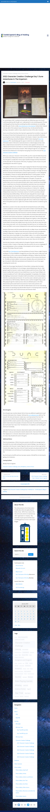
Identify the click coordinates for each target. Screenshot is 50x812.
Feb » (19, 625)
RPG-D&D (18, 724)
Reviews (30, 677)
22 (33, 616)
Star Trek (19, 693)
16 (15, 616)
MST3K (28, 668)
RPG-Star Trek (19, 727)
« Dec (15, 625)
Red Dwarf (25, 677)
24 (18, 619)
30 (15, 621)
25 (21, 619)
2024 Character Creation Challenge (25, 753)
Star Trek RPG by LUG (22, 733)
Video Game (17, 696)
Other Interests (18, 764)
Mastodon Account (20, 568)
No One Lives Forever (19, 673)
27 (27, 619)
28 (30, 619)
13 (27, 614)
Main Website (19, 584)
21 (30, 616)
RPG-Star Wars (19, 737)
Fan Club (20, 663)
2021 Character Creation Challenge (25, 743)
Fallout (16, 663)
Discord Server (19, 565)
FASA (26, 663)
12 (24, 614)
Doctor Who (25, 655)
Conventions (25, 652)
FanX (23, 663)
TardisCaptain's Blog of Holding (16, 35)
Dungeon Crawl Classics (19, 657)
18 (21, 616)
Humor (16, 665)
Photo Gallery (17, 767)
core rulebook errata (33, 415)
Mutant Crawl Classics (19, 671)
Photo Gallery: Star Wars (22, 784)
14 (30, 614)
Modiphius (23, 466)
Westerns (27, 696)
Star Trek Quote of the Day (22, 574)
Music (31, 668)
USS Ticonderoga (20, 587)
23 (15, 619)
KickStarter (28, 665)
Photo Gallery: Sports (21, 796)
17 (18, 616)
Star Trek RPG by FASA (22, 730)
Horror (30, 663)
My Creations (27, 671)
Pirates (25, 673)
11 (21, 614)
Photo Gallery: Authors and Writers (24, 777)
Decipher (16, 655)
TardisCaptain (13, 82)
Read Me (18, 717)
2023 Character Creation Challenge (25, 750)
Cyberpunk (32, 652)
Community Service (18, 652)
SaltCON (25, 685)
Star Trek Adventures (14, 251)
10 (18, 614)
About (15, 711)
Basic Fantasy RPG (22, 637)
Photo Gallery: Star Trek (21, 780)
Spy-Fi (29, 689)
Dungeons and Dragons (23, 660)
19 (24, 616)
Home (15, 708)
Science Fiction (24, 73)
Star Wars (27, 693)
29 (33, 619)
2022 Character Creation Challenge (25, 746)
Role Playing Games (23, 681)
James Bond (22, 665)
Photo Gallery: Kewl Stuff (22, 770)
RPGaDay (18, 685)
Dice (20, 655)
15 (33, 614)
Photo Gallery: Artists (21, 773)
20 (27, 616)
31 (18, 621)
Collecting (18, 649)
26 (24, 619)
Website (21, 696)
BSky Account (19, 571)
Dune (19, 73)
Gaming (16, 721)
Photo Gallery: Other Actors (22, 787)
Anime (16, 637)
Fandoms (16, 760)
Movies (24, 668)
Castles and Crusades (19, 639)
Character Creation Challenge (10, 73)
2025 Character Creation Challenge (25, 757)
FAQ (17, 714)
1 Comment (27, 82)
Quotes (18, 677)
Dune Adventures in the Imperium (27, 126)
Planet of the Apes (31, 673)
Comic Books (25, 649)
